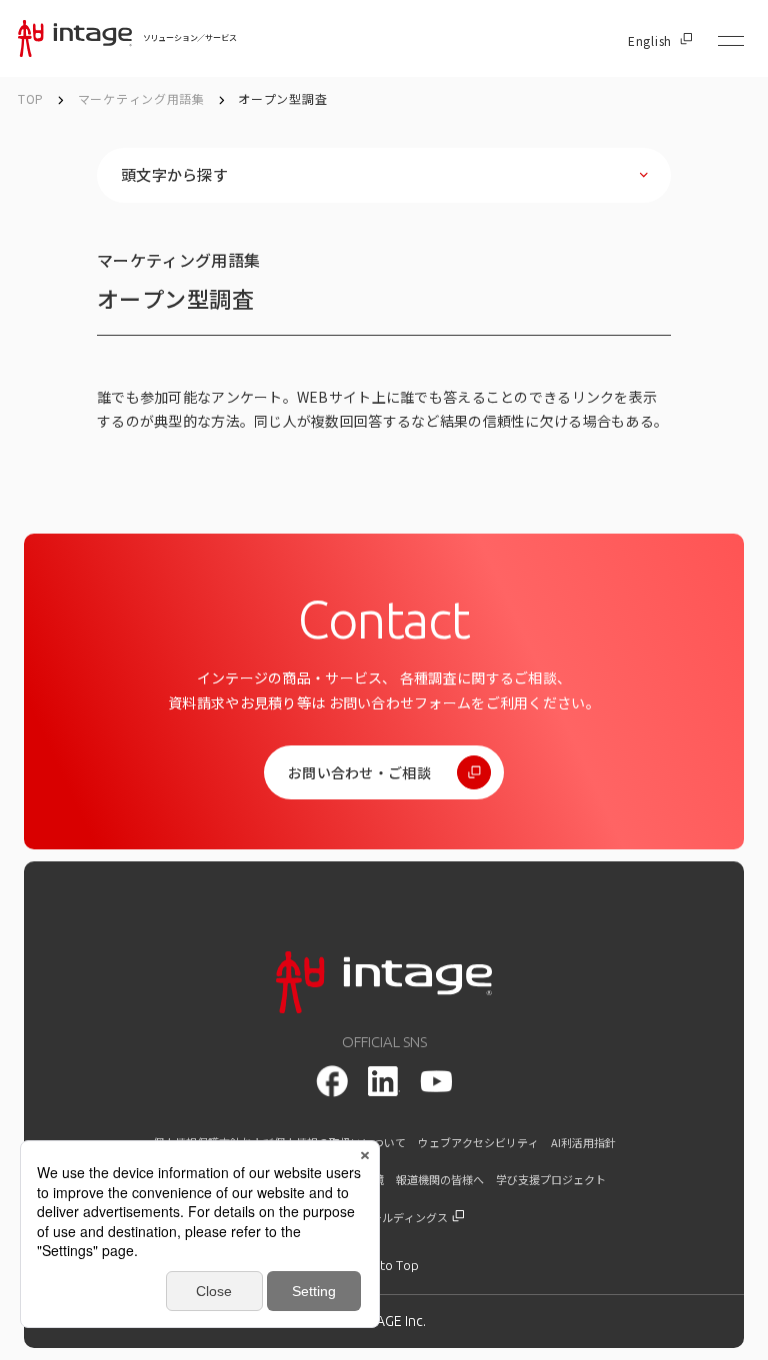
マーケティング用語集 (143, 98)
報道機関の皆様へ (440, 1179)
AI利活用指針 (583, 1142)
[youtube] (436, 1081)
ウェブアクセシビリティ (478, 1142)
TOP (31, 98)
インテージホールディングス (377, 1217)
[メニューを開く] (731, 41)
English (650, 41)
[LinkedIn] (384, 1081)
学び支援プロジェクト (551, 1179)
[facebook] (332, 1081)
